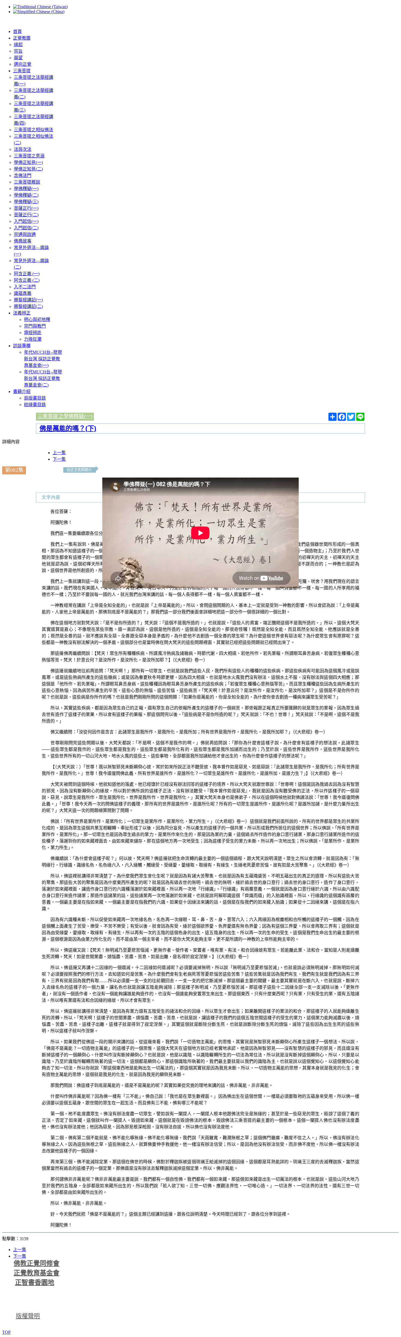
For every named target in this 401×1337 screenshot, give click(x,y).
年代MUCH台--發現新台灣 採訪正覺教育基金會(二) (43, 378)
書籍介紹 (22, 391)
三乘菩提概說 (27, 182)
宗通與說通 (25, 234)
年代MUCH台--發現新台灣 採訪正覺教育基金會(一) (43, 359)
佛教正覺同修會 (36, 1263)
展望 (18, 57)
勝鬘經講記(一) (28, 300)
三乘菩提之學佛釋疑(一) (64, 416)
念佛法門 (22, 175)
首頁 (17, 31)
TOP (6, 1332)
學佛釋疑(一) (26, 188)
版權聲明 (28, 1315)
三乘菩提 (22, 70)
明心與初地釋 (37, 319)
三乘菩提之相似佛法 (33, 129)
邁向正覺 (22, 64)
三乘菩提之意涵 (29, 156)
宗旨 (18, 51)
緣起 (18, 44)
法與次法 (22, 149)
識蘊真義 (22, 293)
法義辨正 (22, 313)
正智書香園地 (34, 1282)
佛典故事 (22, 241)
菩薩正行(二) (26, 214)
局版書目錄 (35, 398)
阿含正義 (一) (27, 273)
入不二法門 (25, 286)
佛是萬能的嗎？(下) (68, 428)
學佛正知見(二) (28, 169)
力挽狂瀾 (32, 339)
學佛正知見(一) (28, 162)
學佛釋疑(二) (26, 195)
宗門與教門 (35, 326)
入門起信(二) (26, 228)
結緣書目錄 (35, 404)
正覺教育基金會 (36, 1272)
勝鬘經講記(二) (28, 306)
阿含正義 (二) (27, 280)
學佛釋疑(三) (26, 201)
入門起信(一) (26, 221)
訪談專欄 (22, 345)
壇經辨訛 (32, 332)
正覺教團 (22, 38)
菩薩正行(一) (26, 208)
